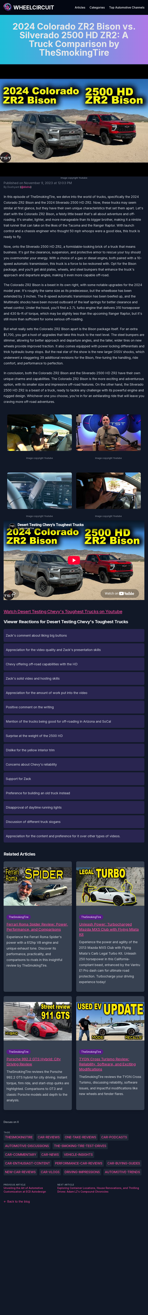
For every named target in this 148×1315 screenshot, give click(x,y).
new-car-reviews (20, 1172)
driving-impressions (82, 1172)
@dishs (26, 186)
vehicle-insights (78, 1154)
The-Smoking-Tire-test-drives (80, 1146)
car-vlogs (50, 1172)
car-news (50, 1154)
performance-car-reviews (78, 1163)
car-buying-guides (123, 1163)
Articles (80, 7)
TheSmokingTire (19, 1137)
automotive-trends (122, 1172)
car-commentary (20, 1154)
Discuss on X (11, 1121)
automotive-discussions (27, 1146)
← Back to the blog (17, 1201)
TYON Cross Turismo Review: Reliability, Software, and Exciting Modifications (107, 1064)
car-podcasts (114, 1137)
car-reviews (49, 1137)
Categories (97, 7)
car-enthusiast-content (27, 1163)
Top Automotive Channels (126, 7)
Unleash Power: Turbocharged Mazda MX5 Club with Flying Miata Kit (109, 929)
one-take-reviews (80, 1137)
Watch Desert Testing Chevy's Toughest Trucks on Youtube (63, 611)
